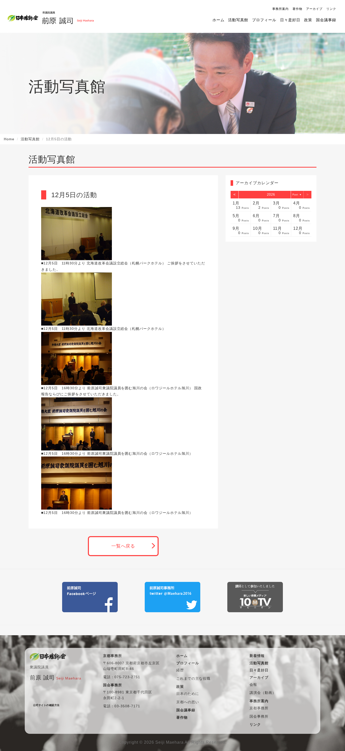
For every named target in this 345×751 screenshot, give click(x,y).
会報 (253, 684)
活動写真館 (238, 20)
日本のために (187, 694)
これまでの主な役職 (193, 678)
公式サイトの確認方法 (46, 705)
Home (9, 139)
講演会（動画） (263, 693)
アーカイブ (314, 9)
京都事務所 (259, 708)
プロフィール (264, 20)
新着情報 (257, 656)
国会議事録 (326, 20)
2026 (271, 194)
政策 (308, 20)
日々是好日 (290, 20)
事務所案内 (280, 9)
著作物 (297, 9)
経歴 (180, 670)
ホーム (218, 20)
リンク (331, 9)
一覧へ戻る (123, 546)
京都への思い (187, 702)
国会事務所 (259, 716)
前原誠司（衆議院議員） (68, 16)
